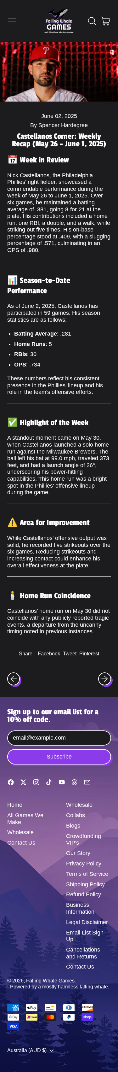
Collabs (75, 815)
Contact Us (21, 843)
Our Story (78, 853)
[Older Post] (13, 678)
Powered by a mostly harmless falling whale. (59, 986)
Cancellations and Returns (83, 953)
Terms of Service (87, 874)
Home (14, 805)
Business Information (80, 908)
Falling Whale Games (50, 980)
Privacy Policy (83, 863)
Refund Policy (83, 894)
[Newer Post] (104, 678)
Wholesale (20, 832)
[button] (92, 21)
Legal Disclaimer (87, 922)
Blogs (73, 826)
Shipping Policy (85, 884)
